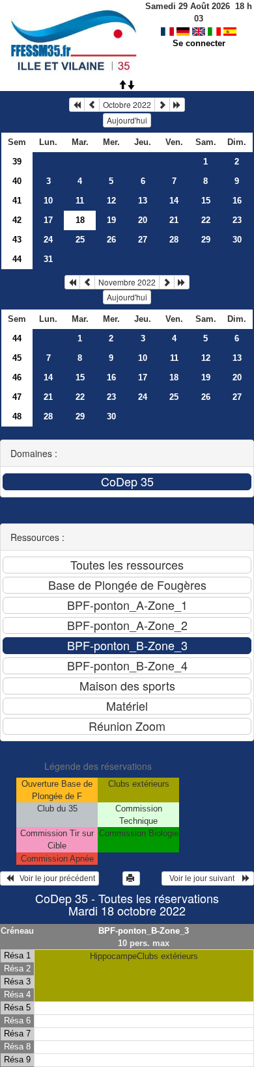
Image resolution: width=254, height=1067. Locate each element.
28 (173, 239)
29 (205, 239)
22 (205, 220)
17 (48, 220)
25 (80, 239)
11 (80, 200)
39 (16, 161)
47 (16, 397)
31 (48, 259)
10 (48, 200)
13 (142, 200)
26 (111, 239)
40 (16, 181)
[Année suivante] (177, 105)
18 (173, 377)
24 (48, 239)
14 (173, 200)
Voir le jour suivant (203, 878)
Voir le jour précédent (54, 878)
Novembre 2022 (127, 281)
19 (111, 220)
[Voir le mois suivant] (162, 105)
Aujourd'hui (127, 119)
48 (16, 416)
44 (16, 259)
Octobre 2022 (127, 104)
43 (16, 239)
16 (237, 200)
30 (237, 239)
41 (16, 200)
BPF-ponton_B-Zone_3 (143, 931)
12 (111, 200)
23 (237, 220)
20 (142, 220)
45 (16, 358)
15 (205, 200)
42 (16, 220)
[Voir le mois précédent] (92, 105)
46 (16, 377)
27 (142, 239)
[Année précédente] (77, 105)
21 (173, 220)
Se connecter (199, 43)
